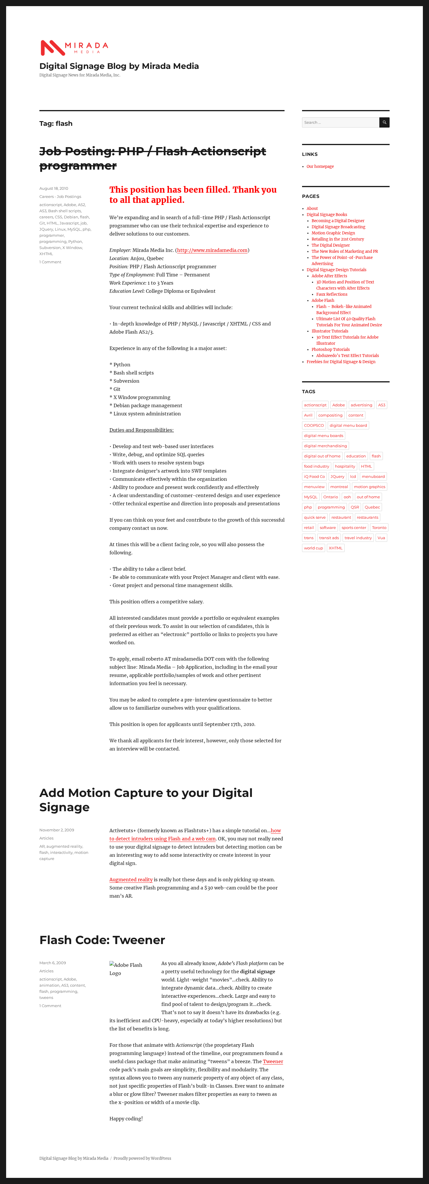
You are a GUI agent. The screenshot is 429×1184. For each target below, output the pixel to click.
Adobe (70, 204)
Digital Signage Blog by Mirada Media (119, 66)
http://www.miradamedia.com (212, 250)
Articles (46, 838)
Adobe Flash (323, 300)
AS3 (42, 210)
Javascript (69, 223)
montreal (339, 486)
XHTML (46, 253)
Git (42, 223)
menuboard (373, 476)
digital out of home (322, 456)
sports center (354, 527)
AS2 (81, 204)
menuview (314, 486)
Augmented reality (131, 879)
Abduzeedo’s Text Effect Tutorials (347, 355)
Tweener (273, 1061)
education (356, 456)
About (312, 208)
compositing (330, 415)
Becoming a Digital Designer (338, 220)
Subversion (50, 247)
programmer (51, 235)
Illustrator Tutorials (330, 331)
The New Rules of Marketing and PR (345, 251)
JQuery (46, 229)
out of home (368, 497)
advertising (361, 405)
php (86, 229)
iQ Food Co (314, 476)
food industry (316, 466)
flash (84, 217)
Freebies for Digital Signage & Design (341, 361)
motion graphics (369, 486)
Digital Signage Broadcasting (338, 226)
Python (75, 241)
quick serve (315, 517)
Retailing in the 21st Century (338, 239)
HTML (52, 223)
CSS (58, 217)
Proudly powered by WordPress (142, 1158)
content (77, 985)
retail (309, 527)
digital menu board (348, 425)
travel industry (358, 537)
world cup (313, 548)
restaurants (367, 517)
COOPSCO (314, 425)
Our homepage (320, 166)
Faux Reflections (332, 294)
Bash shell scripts (64, 210)
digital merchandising (325, 445)
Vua (381, 537)
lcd (353, 476)
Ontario (330, 497)
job (84, 223)
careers (46, 217)
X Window (72, 247)
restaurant (341, 517)
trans (308, 537)
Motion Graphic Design (333, 233)
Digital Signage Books (327, 214)
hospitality (345, 466)
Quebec (372, 507)
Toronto (379, 527)
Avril (308, 415)
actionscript (50, 204)
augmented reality (64, 846)
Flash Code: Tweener (102, 940)
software (328, 527)
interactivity (61, 852)
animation (49, 985)
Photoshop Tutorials (331, 349)
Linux (60, 229)
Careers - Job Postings (60, 196)
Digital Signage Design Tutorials (337, 269)
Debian (71, 217)
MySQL (74, 229)
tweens (46, 997)
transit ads (329, 537)
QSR (355, 507)
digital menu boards (323, 435)
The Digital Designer (331, 245)
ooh (347, 497)
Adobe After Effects (329, 276)
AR (42, 846)
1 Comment (50, 262)
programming (53, 241)
